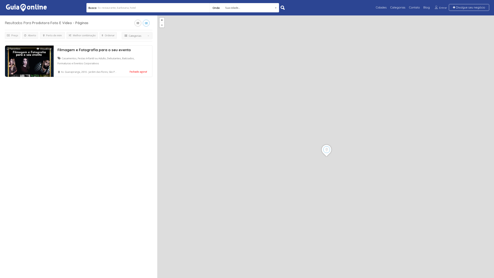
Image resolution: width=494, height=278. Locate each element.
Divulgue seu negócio (470, 7)
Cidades (381, 7)
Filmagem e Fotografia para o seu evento (94, 49)
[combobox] (244, 7)
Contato (414, 7)
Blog (426, 7)
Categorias (397, 7)
